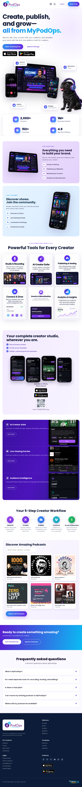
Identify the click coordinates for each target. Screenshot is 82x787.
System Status (7, 768)
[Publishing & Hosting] (67, 270)
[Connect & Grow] (14, 303)
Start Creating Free (12, 47)
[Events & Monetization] (41, 303)
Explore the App (33, 47)
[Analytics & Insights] (67, 303)
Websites (45, 733)
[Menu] (51, 4)
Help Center (6, 748)
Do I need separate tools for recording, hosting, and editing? (31, 679)
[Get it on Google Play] (27, 53)
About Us (45, 743)
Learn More (11, 434)
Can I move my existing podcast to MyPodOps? (26, 695)
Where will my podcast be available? (21, 703)
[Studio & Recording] (14, 270)
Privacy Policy (7, 758)
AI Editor (44, 728)
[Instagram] (47, 759)
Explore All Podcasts (16, 614)
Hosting (44, 723)
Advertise (45, 748)
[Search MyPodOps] (55, 4)
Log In (62, 4)
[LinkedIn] (58, 759)
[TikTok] (62, 759)
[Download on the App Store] (10, 53)
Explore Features (31, 642)
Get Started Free (11, 642)
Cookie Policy (7, 766)
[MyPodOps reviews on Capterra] (73, 782)
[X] (51, 759)
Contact (44, 745)
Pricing (5, 745)
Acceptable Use (7, 763)
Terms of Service (7, 761)
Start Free (73, 4)
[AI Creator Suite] (41, 270)
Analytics (45, 731)
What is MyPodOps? (13, 671)
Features (5, 743)
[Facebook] (43, 759)
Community (6, 750)
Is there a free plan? (13, 687)
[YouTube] (54, 759)
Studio (44, 725)
